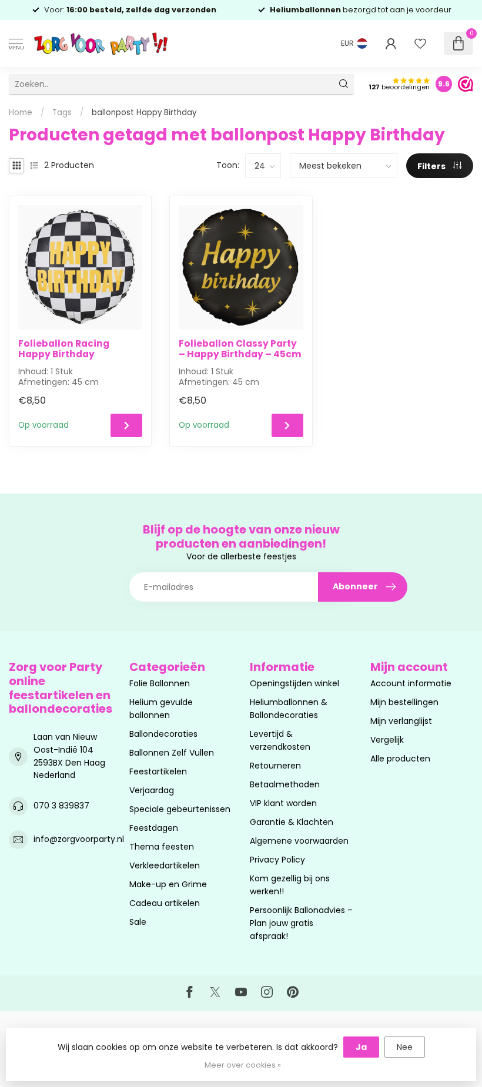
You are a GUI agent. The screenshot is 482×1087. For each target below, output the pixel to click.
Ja (361, 1047)
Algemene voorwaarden (299, 841)
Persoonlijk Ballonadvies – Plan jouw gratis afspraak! (301, 923)
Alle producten (400, 758)
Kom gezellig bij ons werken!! (290, 885)
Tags (62, 112)
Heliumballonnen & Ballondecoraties (288, 708)
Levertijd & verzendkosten (280, 740)
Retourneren (275, 765)
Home (20, 112)
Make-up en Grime (168, 884)
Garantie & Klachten (291, 822)
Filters (432, 166)
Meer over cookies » (243, 1065)
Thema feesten (161, 847)
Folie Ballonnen (159, 683)
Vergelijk (387, 740)
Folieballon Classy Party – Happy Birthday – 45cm (240, 349)
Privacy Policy (277, 859)
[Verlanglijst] (420, 43)
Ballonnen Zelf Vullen (171, 753)
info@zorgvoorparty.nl (79, 839)
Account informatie (410, 683)
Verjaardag (151, 790)
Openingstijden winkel (294, 683)
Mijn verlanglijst (401, 721)
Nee (405, 1047)
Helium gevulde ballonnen (161, 708)
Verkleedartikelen (164, 865)
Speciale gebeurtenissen (179, 809)
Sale (137, 922)
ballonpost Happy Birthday (144, 112)
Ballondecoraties (163, 734)
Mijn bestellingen (404, 702)
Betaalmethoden (285, 784)
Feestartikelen (158, 771)
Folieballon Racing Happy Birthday (63, 349)
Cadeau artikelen (164, 903)
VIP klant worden (283, 803)
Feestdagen (153, 828)
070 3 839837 (61, 805)
